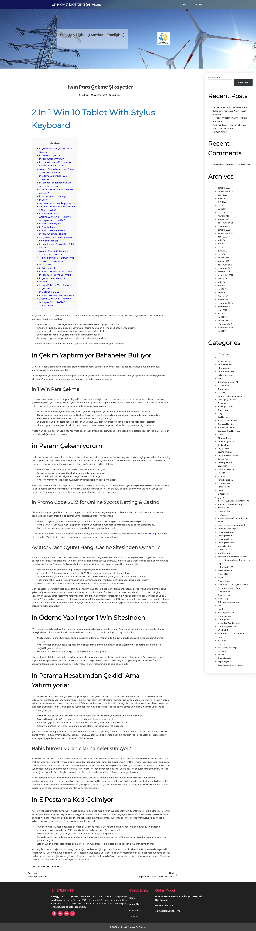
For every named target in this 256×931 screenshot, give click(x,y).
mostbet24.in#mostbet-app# (232, 556)
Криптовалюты (224, 640)
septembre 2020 (225, 306)
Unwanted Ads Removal (229, 623)
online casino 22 (225, 567)
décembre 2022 (225, 222)
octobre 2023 (224, 188)
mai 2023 (222, 205)
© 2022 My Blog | (118, 927)
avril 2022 (222, 250)
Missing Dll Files (225, 549)
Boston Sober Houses (227, 420)
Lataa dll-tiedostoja (227, 528)
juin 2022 (222, 243)
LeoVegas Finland (226, 532)
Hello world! (246, 164)
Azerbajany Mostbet (227, 399)
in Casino (44, 199)
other (220, 577)
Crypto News (224, 448)
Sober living (223, 598)
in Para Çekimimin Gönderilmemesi (57, 295)
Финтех (221, 654)
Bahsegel (222, 403)
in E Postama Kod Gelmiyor (53, 196)
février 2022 (223, 257)
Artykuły (221, 392)
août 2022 (222, 236)
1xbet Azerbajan (225, 368)
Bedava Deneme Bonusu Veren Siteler (230, 107)
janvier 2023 (223, 219)
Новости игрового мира (227, 647)
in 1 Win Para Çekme (49, 155)
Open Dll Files (224, 574)
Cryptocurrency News (228, 455)
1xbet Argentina (225, 364)
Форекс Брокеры (224, 658)
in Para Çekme (47, 227)
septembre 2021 (225, 275)
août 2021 (222, 278)
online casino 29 (225, 570)
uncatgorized (224, 619)
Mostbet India (224, 553)
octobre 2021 (224, 271)
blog (220, 413)
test (220, 605)
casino (221, 434)
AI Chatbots (223, 385)
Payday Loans (224, 581)
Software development (228, 602)
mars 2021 (222, 292)
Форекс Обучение (225, 661)
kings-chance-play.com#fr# (231, 525)
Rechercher (214, 77)
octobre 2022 (224, 230)
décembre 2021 (225, 264)
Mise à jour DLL (224, 546)
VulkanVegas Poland (227, 626)
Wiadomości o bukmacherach (232, 633)
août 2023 (222, 195)
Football (221, 476)
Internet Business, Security (230, 504)
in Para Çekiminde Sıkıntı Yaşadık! (56, 271)
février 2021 (223, 296)
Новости (221, 644)
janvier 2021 (223, 299)
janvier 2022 (223, 261)
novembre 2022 (225, 226)
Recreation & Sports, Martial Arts (233, 584)
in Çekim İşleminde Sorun (52, 278)
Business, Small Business (229, 431)
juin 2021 (221, 285)
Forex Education (225, 480)
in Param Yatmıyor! (49, 213)
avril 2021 (222, 289)
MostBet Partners (220, 132)
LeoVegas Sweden (226, 542)
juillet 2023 (223, 198)
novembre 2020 (225, 303)
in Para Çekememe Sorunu (53, 230)
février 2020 (223, 320)
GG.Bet (221, 490)
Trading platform (226, 612)
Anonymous (223, 389)
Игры (220, 637)
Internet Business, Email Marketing (233, 501)
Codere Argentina (226, 441)
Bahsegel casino (225, 406)
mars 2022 (223, 254)
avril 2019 (222, 331)
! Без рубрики (223, 354)
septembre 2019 (225, 327)
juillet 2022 (223, 240)
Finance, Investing (226, 469)
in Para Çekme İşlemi (50, 223)
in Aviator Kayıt (47, 268)
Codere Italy (223, 445)
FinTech (221, 473)
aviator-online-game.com (230, 396)
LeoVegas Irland (225, 539)
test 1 (220, 609)
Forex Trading (224, 487)
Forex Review (224, 483)
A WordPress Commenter (224, 164)
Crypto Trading (225, 452)
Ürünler (43, 281)
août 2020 (222, 310)
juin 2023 (222, 202)
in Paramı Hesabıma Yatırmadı (55, 274)
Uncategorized (51, 866)
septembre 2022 (225, 233)
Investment (223, 507)
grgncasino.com (225, 497)
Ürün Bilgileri (45, 264)
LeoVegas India (225, 535)
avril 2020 (222, 317)
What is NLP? (223, 630)
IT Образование (224, 515)
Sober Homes (224, 595)
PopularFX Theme (136, 927)
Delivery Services (225, 462)
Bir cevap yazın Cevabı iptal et (55, 203)
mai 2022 (222, 247)
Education (222, 466)
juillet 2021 (222, 282)
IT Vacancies (224, 511)
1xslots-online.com (226, 375)
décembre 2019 (225, 324)
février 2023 (223, 216)
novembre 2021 (225, 268)
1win (149, 533)
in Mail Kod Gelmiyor (49, 291)
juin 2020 (222, 313)
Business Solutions (226, 427)
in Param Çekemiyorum (51, 158)
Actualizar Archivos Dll (228, 382)
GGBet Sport (223, 494)
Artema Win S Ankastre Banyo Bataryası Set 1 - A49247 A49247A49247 (55, 302)
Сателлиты (222, 651)
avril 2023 (222, 209)
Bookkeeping (224, 417)
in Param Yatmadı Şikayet (52, 233)
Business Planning (226, 424)
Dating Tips (223, 459)
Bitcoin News (223, 410)
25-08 (220, 378)
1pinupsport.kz (224, 361)
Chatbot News (224, 438)
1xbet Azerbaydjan (226, 371)
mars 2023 (223, 212)
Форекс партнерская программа (230, 665)
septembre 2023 (225, 191)
